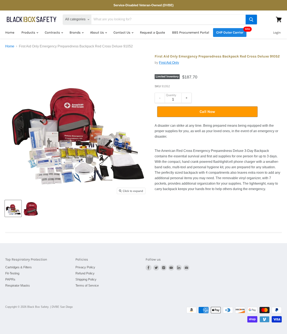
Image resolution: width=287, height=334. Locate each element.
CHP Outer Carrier (229, 32)
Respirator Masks (17, 285)
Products (28, 32)
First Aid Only (169, 62)
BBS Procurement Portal (190, 32)
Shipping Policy (85, 279)
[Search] (251, 19)
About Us (97, 32)
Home (9, 32)
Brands (75, 32)
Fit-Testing (12, 273)
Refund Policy (85, 273)
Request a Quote (152, 32)
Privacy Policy (85, 267)
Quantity (171, 95)
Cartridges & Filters (18, 267)
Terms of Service (87, 285)
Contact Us (122, 32)
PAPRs (10, 279)
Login (277, 32)
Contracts (53, 32)
